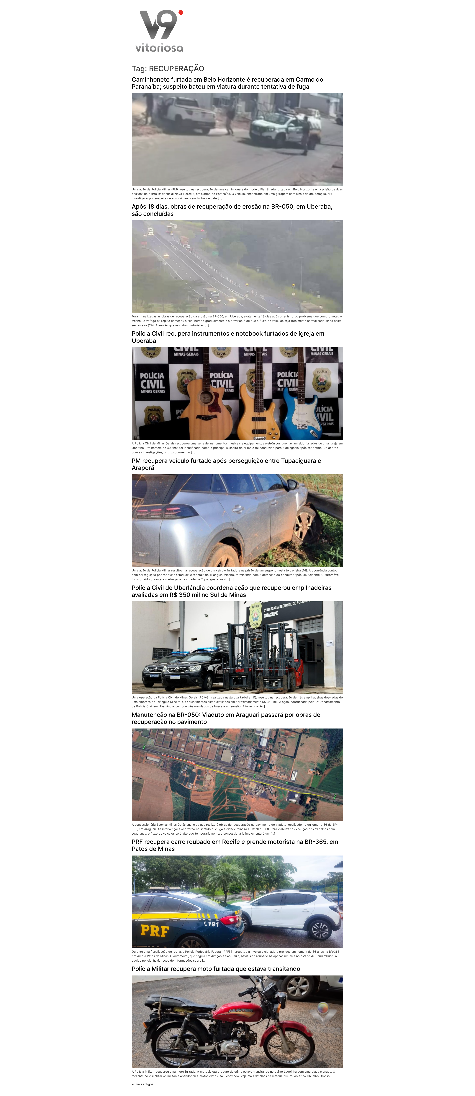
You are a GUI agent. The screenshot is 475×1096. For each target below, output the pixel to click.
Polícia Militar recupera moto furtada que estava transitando (216, 968)
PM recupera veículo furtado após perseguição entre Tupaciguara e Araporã (226, 464)
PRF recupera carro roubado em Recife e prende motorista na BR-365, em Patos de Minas (235, 845)
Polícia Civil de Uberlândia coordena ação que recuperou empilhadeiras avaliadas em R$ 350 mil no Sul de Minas (232, 591)
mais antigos (142, 1084)
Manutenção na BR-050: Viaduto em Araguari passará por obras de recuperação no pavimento (226, 718)
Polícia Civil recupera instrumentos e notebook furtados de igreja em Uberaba (228, 337)
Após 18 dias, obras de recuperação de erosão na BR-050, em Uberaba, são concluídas (232, 210)
